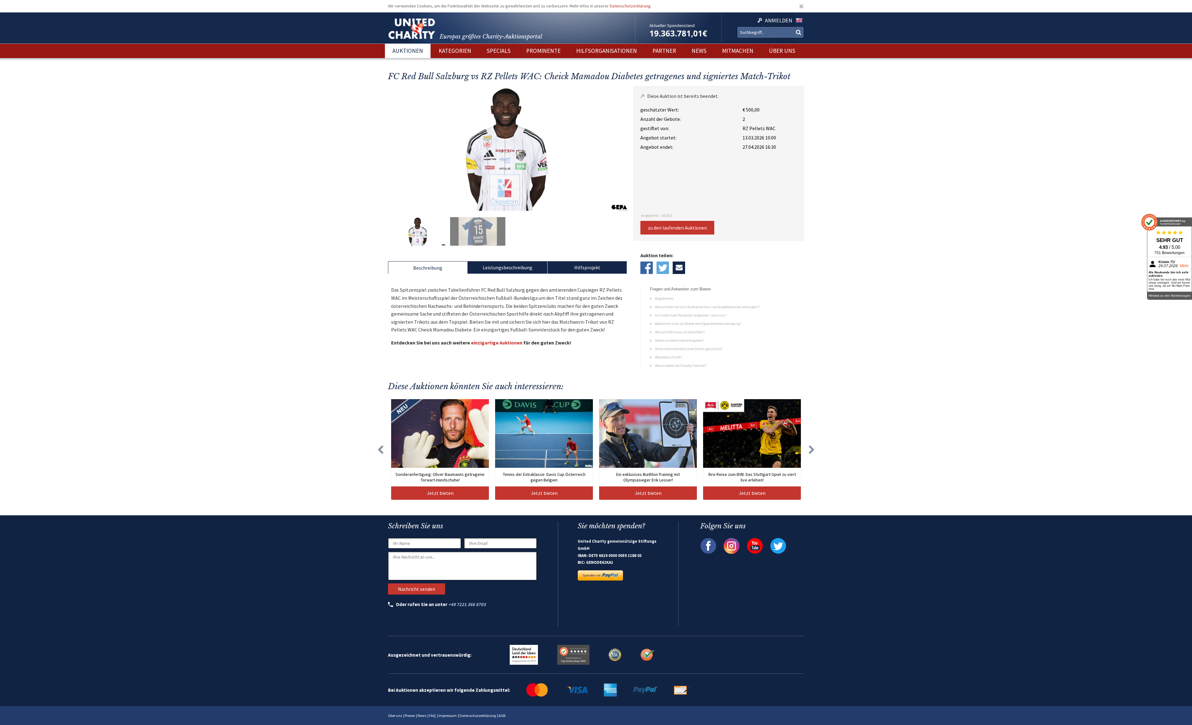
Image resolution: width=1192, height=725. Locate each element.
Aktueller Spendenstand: (672, 25)
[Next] (812, 449)
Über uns (395, 715)
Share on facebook (646, 268)
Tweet (663, 268)
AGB (502, 715)
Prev (394, 148)
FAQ (432, 715)
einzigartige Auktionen (496, 343)
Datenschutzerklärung (630, 6)
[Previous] (380, 449)
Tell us (679, 268)
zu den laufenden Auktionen (677, 228)
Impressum (448, 715)
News (422, 715)
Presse (410, 715)
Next (621, 148)
